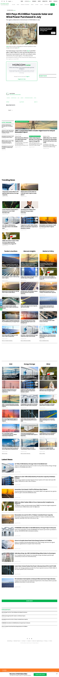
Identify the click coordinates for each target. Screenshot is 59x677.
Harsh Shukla (15, 22)
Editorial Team (17, 641)
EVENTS (39, 1)
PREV (8, 102)
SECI (28, 51)
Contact (24, 641)
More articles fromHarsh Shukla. (15, 94)
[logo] (4, 4)
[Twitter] (6, 1)
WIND (32, 4)
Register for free (21, 79)
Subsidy (22, 97)
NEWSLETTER (44, 1)
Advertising (9, 641)
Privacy (46, 641)
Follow (7, 46)
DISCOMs (8, 97)
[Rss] (4, 1)
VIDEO (41, 4)
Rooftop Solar (13, 97)
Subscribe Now (40, 674)
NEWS (22, 1)
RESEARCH (34, 1)
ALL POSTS (22, 102)
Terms (50, 641)
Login (52, 4)
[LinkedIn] (32, 638)
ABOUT (50, 1)
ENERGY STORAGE (25, 4)
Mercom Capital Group (37, 641)
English (9, 1)
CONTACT (55, 1)
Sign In (27, 76)
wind (35, 97)
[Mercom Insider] (27, 1)
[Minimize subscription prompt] (57, 674)
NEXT (35, 102)
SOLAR (13, 4)
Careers (29, 641)
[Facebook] (2, 1)
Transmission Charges (29, 97)
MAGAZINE (47, 4)
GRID (18, 4)
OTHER (36, 4)
